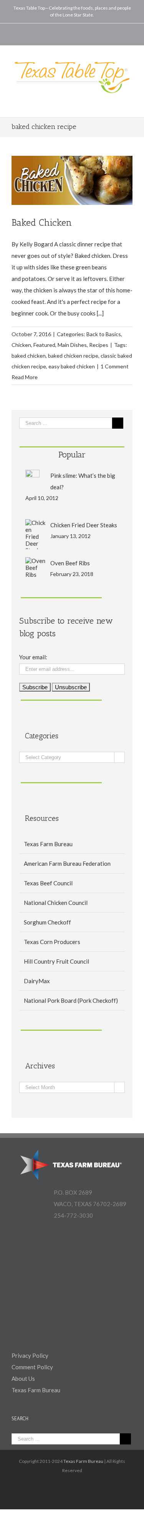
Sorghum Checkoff (47, 922)
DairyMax (37, 980)
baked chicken (29, 355)
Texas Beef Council (48, 883)
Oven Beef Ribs (70, 563)
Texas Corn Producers (52, 941)
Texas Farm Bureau (48, 843)
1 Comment (115, 366)
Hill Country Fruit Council (56, 961)
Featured (44, 345)
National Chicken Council (56, 902)
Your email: (33, 657)
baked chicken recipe (73, 355)
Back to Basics (103, 334)
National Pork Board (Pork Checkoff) (71, 1000)
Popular (72, 454)
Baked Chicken (42, 222)
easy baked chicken (71, 366)
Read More (25, 377)
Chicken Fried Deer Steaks (83, 525)
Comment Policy (32, 1366)
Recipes (98, 345)
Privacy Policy (30, 1355)
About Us (23, 1378)
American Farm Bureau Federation (67, 863)
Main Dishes (72, 345)
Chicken (21, 345)
